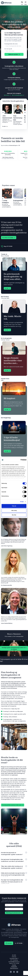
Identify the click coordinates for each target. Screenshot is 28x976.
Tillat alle (14, 506)
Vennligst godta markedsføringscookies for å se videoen (14, 648)
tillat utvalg (14, 510)
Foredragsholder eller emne (11, 43)
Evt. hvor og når (8, 48)
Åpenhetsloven (14, 968)
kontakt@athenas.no (14, 961)
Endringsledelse (18, 200)
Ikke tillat (14, 514)
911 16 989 (19, 943)
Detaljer (22, 501)
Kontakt (9, 943)
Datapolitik (14, 966)
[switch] (24, 488)
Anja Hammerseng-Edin (18, 118)
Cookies (14, 965)
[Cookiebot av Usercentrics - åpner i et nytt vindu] (20, 460)
